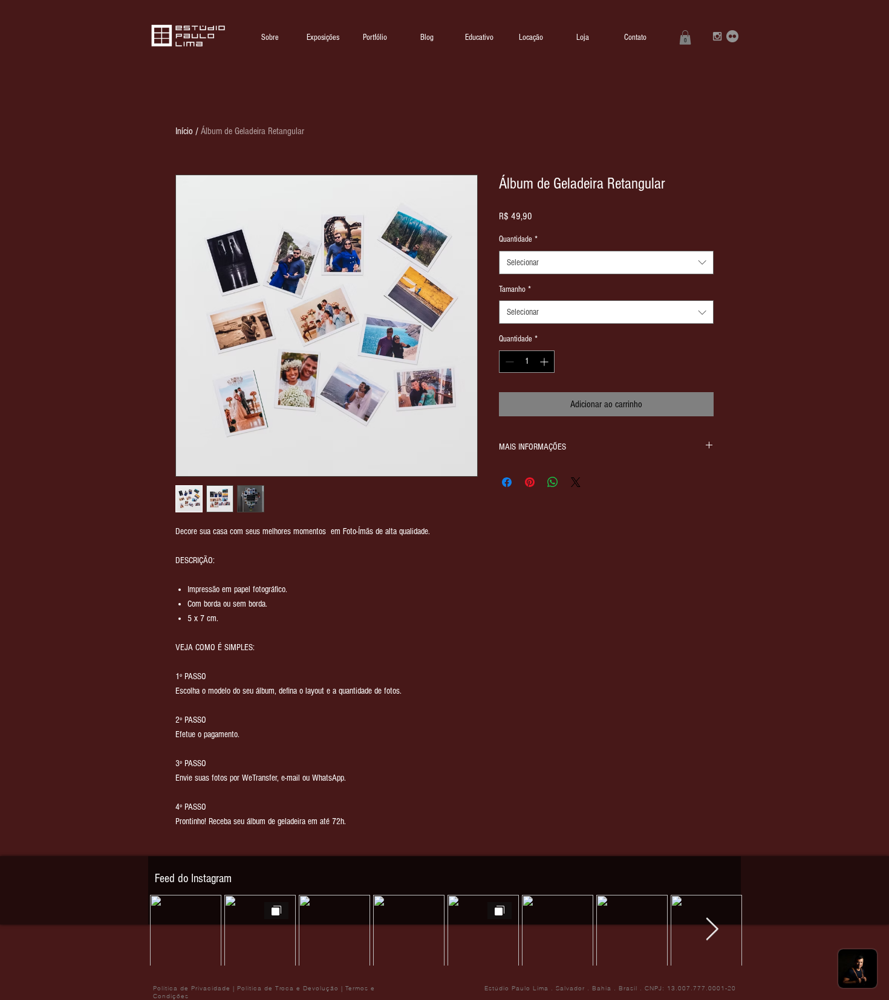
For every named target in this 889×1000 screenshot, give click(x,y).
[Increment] (545, 361)
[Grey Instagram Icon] (717, 36)
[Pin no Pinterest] (530, 482)
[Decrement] (508, 361)
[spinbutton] (527, 361)
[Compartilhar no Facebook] (507, 482)
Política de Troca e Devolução (288, 988)
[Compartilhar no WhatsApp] (552, 482)
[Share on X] (575, 482)
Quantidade (518, 239)
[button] (685, 37)
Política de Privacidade (191, 988)
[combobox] (606, 262)
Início (184, 131)
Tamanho (515, 289)
